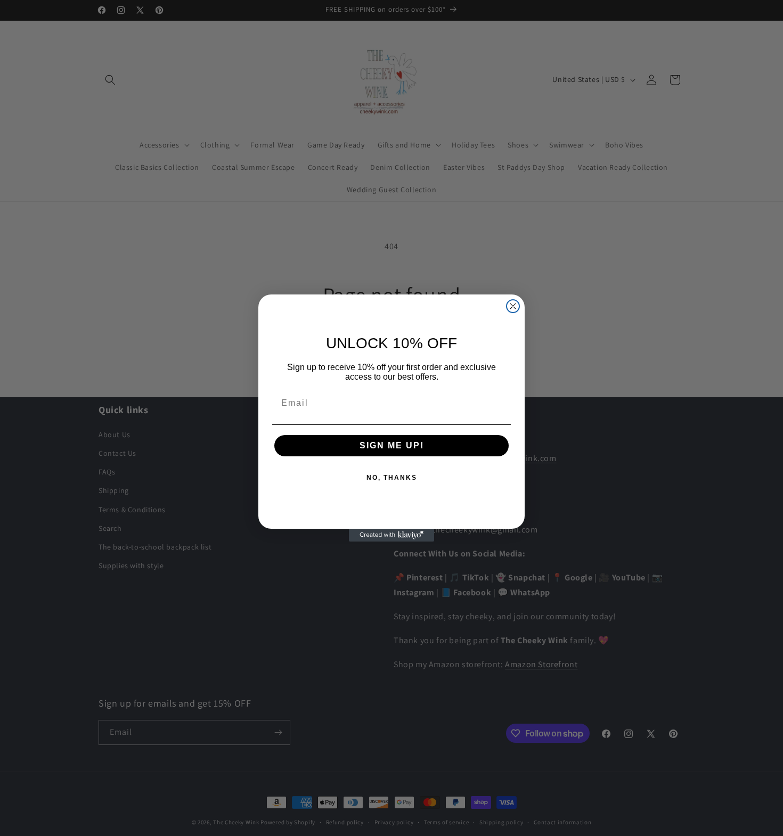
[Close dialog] (513, 306)
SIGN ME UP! (392, 445)
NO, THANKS (391, 477)
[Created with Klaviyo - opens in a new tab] (391, 535)
